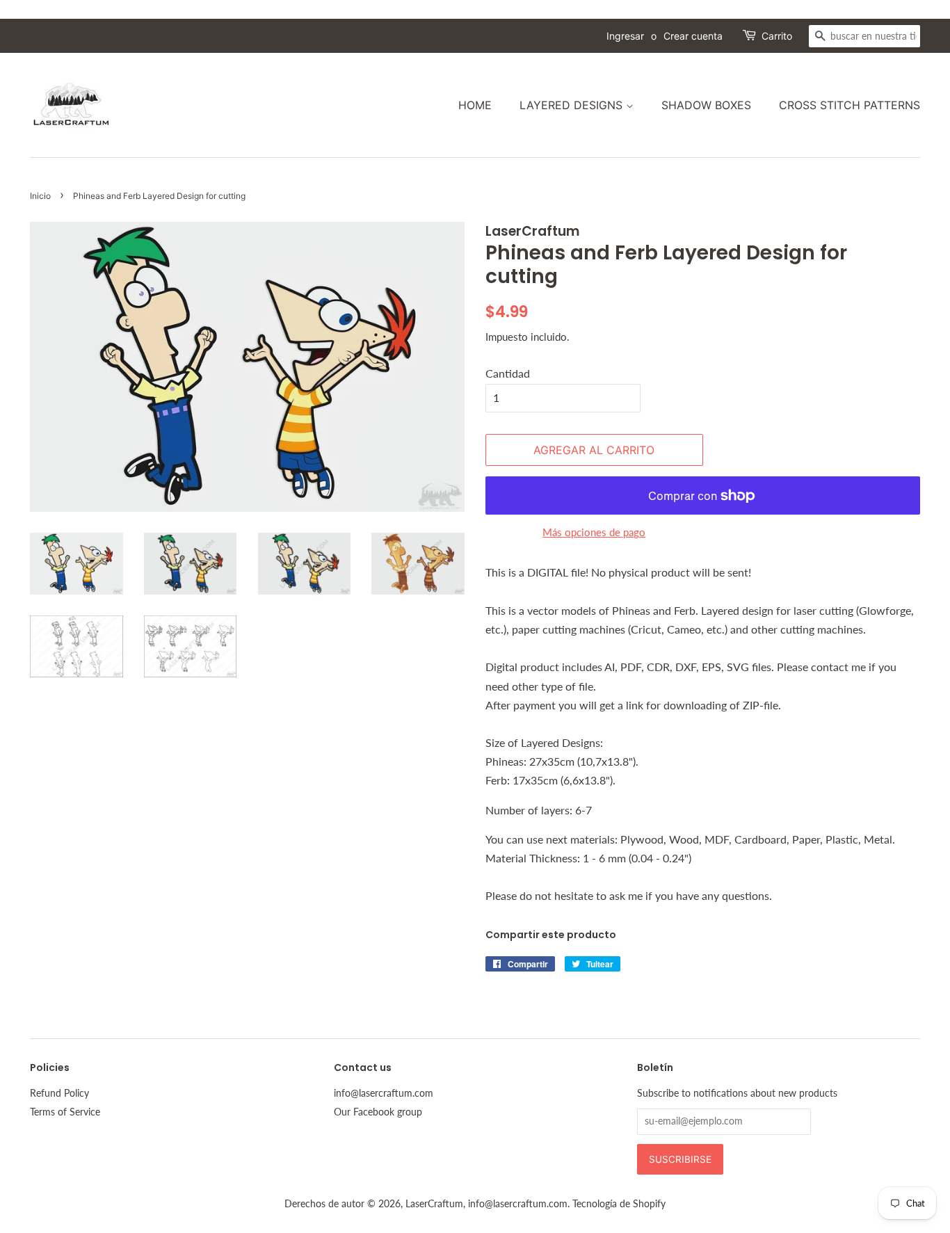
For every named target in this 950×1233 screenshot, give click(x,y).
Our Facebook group (378, 1112)
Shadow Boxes (706, 105)
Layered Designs (573, 105)
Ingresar (625, 36)
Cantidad (507, 373)
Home (475, 105)
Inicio (40, 196)
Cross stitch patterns (849, 105)
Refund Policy (59, 1093)
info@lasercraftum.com (383, 1093)
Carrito (777, 36)
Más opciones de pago (593, 532)
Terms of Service (65, 1112)
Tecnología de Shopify (619, 1203)
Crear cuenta (693, 36)
